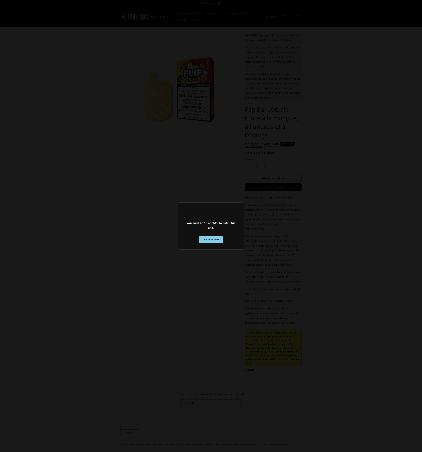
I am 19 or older (211, 239)
